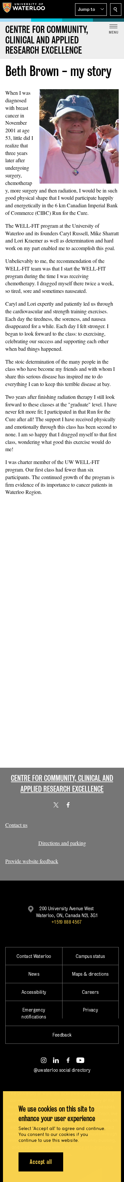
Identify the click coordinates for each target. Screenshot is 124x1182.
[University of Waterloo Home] (24, 9)
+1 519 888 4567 (66, 922)
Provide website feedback (31, 861)
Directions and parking (62, 842)
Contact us (16, 824)
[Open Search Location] (115, 9)
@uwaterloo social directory (62, 1070)
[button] (90, 9)
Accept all (41, 1161)
